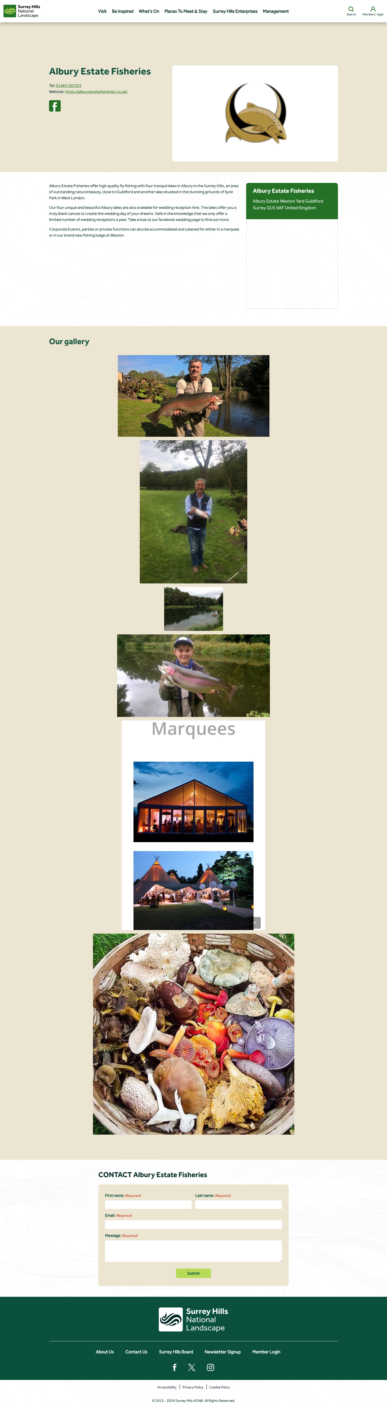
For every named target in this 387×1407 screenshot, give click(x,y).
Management (276, 11)
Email (118, 1215)
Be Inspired (122, 11)
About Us (105, 1351)
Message (121, 1235)
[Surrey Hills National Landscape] (21, 11)
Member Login (266, 1351)
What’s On (149, 11)
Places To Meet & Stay (186, 11)
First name (123, 1195)
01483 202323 (68, 85)
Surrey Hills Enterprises (235, 11)
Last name (213, 1195)
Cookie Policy (219, 1387)
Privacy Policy (193, 1387)
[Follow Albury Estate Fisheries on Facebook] (55, 105)
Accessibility (166, 1387)
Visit (102, 11)
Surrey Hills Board (176, 1351)
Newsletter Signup (223, 1351)
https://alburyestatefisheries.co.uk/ (96, 91)
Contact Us (136, 1351)
